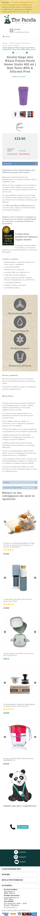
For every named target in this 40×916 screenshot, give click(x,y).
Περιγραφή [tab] (7, 163)
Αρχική (4, 43)
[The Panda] (20, 19)
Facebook (22, 852)
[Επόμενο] (27, 53)
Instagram (22, 857)
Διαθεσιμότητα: (12, 154)
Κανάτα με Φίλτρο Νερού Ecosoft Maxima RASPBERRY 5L (18, 759)
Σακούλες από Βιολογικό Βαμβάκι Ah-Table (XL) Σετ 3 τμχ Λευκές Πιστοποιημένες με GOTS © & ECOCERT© (19, 545)
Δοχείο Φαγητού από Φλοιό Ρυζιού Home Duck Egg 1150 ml (18, 654)
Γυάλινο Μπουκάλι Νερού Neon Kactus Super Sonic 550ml (17, 600)
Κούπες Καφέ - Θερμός (10, 45)
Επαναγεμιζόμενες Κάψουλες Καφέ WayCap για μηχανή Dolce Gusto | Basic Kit (19, 705)
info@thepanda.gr (11, 907)
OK (28, 12)
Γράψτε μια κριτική (18, 76)
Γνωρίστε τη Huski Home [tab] (13, 488)
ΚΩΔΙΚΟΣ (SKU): (10, 150)
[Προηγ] (13, 53)
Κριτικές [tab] (6, 482)
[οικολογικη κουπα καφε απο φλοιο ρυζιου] (23, 95)
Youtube (22, 862)
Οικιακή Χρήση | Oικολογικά (20, 43)
